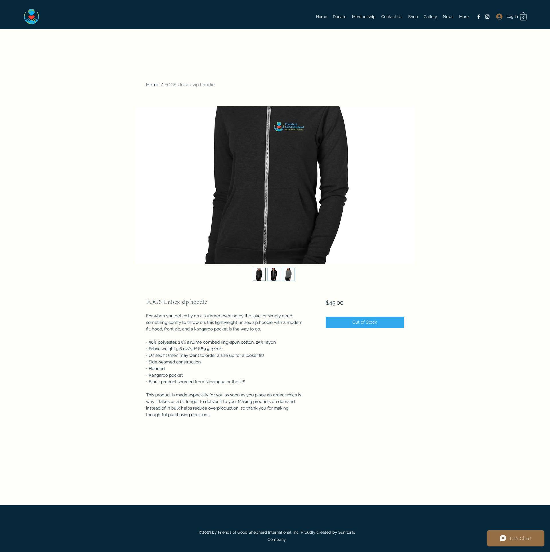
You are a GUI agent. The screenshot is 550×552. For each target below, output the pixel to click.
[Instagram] (487, 16)
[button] (523, 16)
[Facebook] (479, 16)
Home (152, 84)
